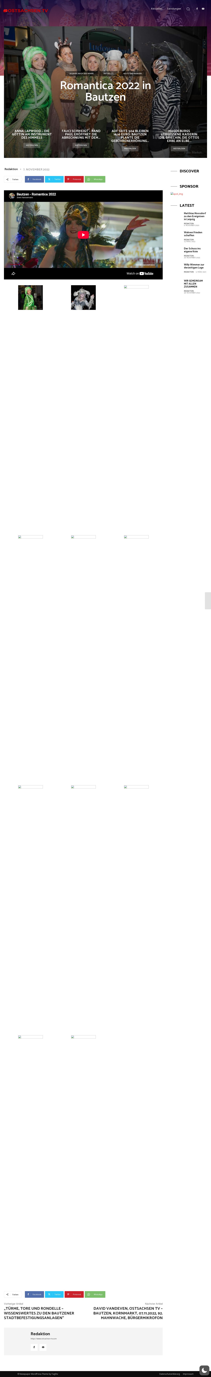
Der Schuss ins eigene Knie (192, 250)
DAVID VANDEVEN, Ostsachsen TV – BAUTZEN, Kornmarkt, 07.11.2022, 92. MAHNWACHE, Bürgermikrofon (128, 1313)
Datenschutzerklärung (169, 1374)
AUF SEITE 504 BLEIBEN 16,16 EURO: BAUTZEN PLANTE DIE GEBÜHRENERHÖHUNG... (130, 136)
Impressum (188, 1374)
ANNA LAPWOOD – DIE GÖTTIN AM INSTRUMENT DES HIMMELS (32, 134)
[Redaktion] (17, 1341)
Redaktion (11, 169)
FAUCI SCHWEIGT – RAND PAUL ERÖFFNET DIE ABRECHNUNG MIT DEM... (81, 134)
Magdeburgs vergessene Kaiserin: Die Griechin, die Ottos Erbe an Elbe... (179, 136)
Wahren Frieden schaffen (193, 234)
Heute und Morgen (132, 73)
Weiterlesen (32, 145)
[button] (188, 8)
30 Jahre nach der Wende (82, 73)
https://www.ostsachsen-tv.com (44, 1338)
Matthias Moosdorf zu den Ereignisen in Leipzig (195, 216)
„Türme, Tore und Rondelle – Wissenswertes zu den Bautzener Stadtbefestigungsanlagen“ (39, 1313)
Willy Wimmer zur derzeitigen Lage (194, 266)
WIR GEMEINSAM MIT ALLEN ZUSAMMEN (193, 284)
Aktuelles (108, 73)
